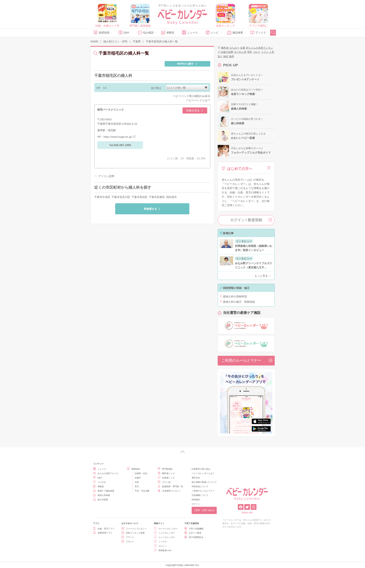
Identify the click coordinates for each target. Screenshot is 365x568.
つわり (256, 52)
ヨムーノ (163, 546)
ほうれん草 (240, 52)
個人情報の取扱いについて (204, 482)
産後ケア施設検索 (106, 491)
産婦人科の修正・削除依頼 (239, 301)
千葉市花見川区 (121, 197)
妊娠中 (138, 478)
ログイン (196, 504)
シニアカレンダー (167, 533)
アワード (130, 537)
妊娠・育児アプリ (106, 528)
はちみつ (234, 47)
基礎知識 (104, 32)
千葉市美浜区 (140, 197)
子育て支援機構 (196, 528)
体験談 (170, 32)
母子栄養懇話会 (196, 537)
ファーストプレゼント (136, 528)
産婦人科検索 (104, 495)
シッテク (163, 541)
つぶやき (102, 482)
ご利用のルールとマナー (241, 360)
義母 (231, 56)
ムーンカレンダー (167, 537)
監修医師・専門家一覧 (172, 486)
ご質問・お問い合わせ (204, 510)
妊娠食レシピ (168, 478)
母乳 (249, 52)
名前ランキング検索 (135, 533)
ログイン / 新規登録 (246, 220)
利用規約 (196, 499)
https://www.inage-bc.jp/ (118, 136)
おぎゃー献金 (195, 533)
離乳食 (225, 47)
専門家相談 (167, 469)
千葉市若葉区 (157, 197)
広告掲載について (200, 495)
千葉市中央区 (102, 197)
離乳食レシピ (168, 473)
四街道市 (171, 197)
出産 (137, 482)
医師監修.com (165, 550)
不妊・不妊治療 (142, 491)
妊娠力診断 (227, 52)
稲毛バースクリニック (110, 109)
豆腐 (242, 47)
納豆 (225, 56)
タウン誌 (166, 482)
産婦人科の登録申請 (235, 296)
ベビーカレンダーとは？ (203, 473)
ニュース (192, 32)
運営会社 (196, 478)
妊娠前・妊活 (141, 473)
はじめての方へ (239, 169)
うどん (264, 52)
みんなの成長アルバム (108, 473)
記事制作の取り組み (201, 469)
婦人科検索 (103, 499)
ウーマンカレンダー (168, 528)
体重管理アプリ (105, 533)
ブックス (260, 32)
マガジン (130, 541)
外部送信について (200, 486)
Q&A (126, 32)
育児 (137, 486)
